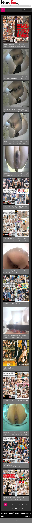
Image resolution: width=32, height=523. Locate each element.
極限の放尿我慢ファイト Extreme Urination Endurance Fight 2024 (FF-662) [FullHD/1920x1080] (14, 466)
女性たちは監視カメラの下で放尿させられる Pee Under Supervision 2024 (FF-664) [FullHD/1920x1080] (15, 207)
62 (22, 508)
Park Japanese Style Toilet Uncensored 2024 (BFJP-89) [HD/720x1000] (15, 271)
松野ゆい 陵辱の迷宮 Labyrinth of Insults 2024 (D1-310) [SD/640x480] (15, 368)
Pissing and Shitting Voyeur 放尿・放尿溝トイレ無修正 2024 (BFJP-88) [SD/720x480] (15, 336)
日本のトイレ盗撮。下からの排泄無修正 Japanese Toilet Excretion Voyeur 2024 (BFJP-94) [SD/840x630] (15, 110)
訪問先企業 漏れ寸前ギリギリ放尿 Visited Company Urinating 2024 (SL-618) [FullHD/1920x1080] (14, 498)
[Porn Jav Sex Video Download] (10, 2)
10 (16, 508)
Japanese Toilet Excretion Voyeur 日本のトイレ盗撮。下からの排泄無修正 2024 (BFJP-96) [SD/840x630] (15, 77)
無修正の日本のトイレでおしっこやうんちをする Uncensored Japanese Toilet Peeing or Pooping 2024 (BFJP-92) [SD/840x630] (15, 174)
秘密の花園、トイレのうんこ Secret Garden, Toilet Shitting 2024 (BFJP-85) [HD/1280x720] (15, 433)
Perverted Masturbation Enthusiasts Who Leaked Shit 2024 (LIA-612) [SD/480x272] (14, 45)
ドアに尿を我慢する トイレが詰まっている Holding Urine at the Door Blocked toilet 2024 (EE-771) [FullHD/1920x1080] (15, 239)
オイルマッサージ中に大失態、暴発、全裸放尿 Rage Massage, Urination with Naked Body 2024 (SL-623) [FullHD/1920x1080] (15, 401)
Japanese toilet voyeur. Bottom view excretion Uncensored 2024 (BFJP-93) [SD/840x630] (15, 142)
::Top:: (16, 520)
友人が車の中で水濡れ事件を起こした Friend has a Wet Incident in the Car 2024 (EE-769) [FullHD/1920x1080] (15, 304)
